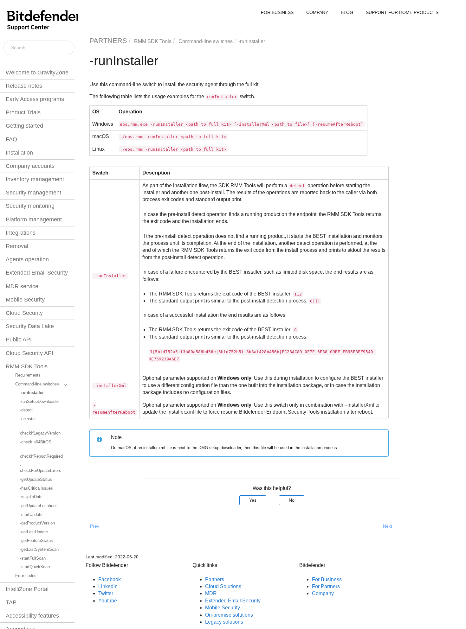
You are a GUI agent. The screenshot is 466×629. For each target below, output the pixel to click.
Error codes (25, 576)
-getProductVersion (37, 523)
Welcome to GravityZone (37, 72)
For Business (327, 579)
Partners (214, 579)
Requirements (28, 375)
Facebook (109, 579)
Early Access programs (35, 99)
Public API (19, 339)
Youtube (107, 600)
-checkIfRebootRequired (41, 454)
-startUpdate (31, 514)
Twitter (105, 593)
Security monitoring (30, 206)
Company (323, 593)
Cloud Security (24, 313)
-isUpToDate (31, 497)
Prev (94, 526)
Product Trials (23, 112)
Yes (252, 500)
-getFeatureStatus (36, 540)
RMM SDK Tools (27, 366)
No (291, 500)
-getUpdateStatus (36, 479)
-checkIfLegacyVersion (40, 431)
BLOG (347, 12)
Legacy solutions (224, 622)
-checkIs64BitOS (35, 442)
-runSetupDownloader (39, 401)
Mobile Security (25, 299)
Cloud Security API (29, 353)
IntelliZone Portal (27, 589)
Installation (19, 152)
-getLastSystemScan (39, 549)
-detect (26, 410)
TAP (11, 602)
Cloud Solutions (223, 586)
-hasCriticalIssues (36, 488)
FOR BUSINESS (277, 12)
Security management (33, 192)
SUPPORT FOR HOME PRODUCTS (402, 12)
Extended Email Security (37, 273)
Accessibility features (32, 616)
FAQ (11, 139)
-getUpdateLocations (39, 506)
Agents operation (27, 259)
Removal (17, 246)
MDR (211, 593)
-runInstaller (32, 393)
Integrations (21, 233)
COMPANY (317, 12)
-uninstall (28, 419)
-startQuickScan (35, 567)
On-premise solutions (229, 615)
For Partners (326, 586)
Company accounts (30, 166)
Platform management (34, 219)
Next (387, 526)
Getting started (24, 126)
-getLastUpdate (34, 532)
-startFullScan (33, 558)
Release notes (24, 86)
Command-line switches (37, 384)
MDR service (22, 286)
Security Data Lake (30, 326)
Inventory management (35, 179)
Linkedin (108, 586)
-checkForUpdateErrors (40, 468)
